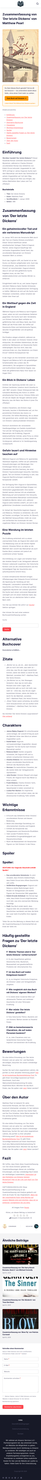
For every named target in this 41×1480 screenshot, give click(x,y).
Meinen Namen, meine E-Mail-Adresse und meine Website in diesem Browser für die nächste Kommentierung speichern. (19, 1398)
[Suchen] (37, 4)
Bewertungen (11, 138)
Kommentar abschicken (12, 1407)
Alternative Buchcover (14, 122)
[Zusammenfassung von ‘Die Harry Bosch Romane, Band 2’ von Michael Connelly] (20, 1254)
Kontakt (20, 1434)
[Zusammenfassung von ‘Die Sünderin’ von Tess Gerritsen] (20, 1287)
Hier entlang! (7, 716)
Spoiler (9, 130)
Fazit (8, 143)
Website (7, 1371)
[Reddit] (12, 1478)
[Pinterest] (9, 1478)
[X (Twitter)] (6, 1478)
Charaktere (10, 125)
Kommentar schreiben (12, 1378)
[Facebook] (3, 1478)
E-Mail (7, 1365)
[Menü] (3, 4)
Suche (4, 620)
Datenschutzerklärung (20, 1429)
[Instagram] (21, 1478)
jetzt (25, 1088)
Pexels (26, 1207)
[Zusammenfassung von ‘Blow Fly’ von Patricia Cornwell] (20, 1319)
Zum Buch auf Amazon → (16, 98)
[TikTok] (18, 1478)
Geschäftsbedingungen (20, 1424)
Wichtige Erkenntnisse (14, 128)
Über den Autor (12, 141)
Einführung (10, 115)
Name (6, 1359)
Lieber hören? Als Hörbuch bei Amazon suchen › (20, 103)
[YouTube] (15, 1478)
